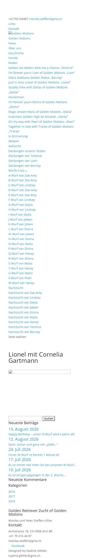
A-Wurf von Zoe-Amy (22, 175)
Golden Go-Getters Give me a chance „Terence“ (40, 68)
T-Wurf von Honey (20, 268)
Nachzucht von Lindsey (24, 297)
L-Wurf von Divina (20, 229)
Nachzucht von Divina (23, 312)
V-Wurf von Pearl (20, 278)
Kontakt (13, 29)
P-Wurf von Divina (20, 249)
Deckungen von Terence (25, 156)
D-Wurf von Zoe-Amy (22, 190)
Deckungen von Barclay (24, 166)
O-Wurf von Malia (20, 244)
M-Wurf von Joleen (21, 234)
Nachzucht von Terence (24, 327)
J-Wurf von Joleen (20, 219)
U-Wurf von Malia (20, 273)
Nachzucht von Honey (23, 322)
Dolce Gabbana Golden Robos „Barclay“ (35, 78)
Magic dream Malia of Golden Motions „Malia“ (40, 112)
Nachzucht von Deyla (23, 302)
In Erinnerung (18, 136)
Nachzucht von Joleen (23, 307)
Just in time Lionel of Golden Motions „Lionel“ (39, 82)
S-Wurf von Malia (20, 263)
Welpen (13, 141)
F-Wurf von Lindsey (21, 200)
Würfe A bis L (17, 170)
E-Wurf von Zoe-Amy (22, 195)
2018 (11, 501)
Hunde (13, 58)
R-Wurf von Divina (20, 258)
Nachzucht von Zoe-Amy (25, 293)
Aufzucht (14, 146)
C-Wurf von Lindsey (21, 185)
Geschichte (16, 53)
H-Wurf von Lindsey (21, 209)
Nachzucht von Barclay (24, 332)
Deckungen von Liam (22, 161)
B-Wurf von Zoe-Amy (22, 180)
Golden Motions (19, 38)
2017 (11, 496)
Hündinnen (16, 97)
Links (11, 24)
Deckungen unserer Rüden (27, 151)
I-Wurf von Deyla (19, 214)
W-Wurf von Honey (21, 283)
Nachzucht (15, 288)
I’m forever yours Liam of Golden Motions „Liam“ (41, 73)
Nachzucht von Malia (23, 317)
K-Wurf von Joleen (20, 224)
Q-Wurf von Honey (21, 253)
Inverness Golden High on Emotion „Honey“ (38, 117)
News (12, 43)
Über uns (14, 48)
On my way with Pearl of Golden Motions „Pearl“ (41, 122)
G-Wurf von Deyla (20, 205)
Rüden (13, 63)
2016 (11, 491)
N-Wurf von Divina (21, 239)
